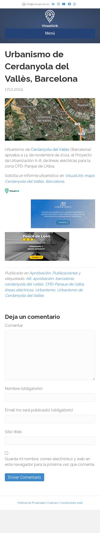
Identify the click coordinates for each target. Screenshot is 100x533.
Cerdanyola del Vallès (50, 149)
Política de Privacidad (31, 502)
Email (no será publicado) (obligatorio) (39, 410)
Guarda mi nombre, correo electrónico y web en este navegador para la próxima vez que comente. (50, 462)
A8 (28, 278)
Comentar (14, 325)
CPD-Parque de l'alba (64, 284)
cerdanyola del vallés (24, 284)
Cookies (52, 502)
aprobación (43, 278)
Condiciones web (71, 502)
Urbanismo (45, 290)
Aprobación (39, 273)
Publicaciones (64, 273)
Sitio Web (13, 432)
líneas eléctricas (19, 290)
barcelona (64, 278)
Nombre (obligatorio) (23, 388)
